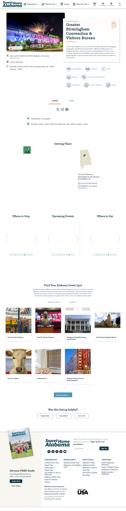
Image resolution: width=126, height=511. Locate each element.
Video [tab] (71, 100)
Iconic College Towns (110, 467)
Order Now (16, 481)
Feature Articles (51, 479)
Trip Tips (86, 470)
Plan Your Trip (81, 4)
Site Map (86, 475)
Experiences (32, 4)
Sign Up (104, 448)
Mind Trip (49, 470)
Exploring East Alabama (108, 473)
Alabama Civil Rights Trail (72, 466)
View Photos (16, 48)
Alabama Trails (89, 463)
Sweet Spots (49, 468)
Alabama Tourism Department (54, 486)
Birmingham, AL (84, 179)
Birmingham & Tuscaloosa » (89, 177)
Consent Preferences (49, 499)
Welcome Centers (90, 468)
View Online (16, 486)
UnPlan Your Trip (52, 463)
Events (66, 4)
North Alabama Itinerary (108, 464)
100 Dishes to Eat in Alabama (53, 473)
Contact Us (58, 498)
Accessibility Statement (49, 498)
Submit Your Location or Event (54, 494)
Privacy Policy (58, 499)
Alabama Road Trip (71, 463)
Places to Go (50, 4)
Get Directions (14, 58)
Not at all (81, 416)
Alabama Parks (89, 465)
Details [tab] (55, 100)
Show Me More (62, 395)
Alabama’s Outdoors (110, 470)
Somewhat (63, 416)
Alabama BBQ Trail (52, 477)
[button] (6, 239)
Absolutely (45, 416)
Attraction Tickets (90, 473)
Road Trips (49, 465)
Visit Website (70, 42)
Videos (47, 482)
